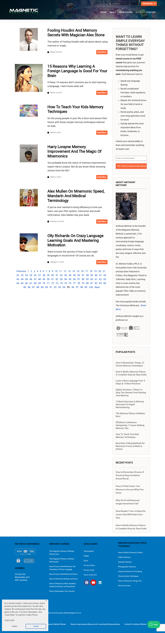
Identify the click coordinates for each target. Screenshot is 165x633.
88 (37, 287)
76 (70, 283)
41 (100, 275)
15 (78, 271)
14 (73, 271)
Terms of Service (90, 575)
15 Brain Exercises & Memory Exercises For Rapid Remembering (130, 404)
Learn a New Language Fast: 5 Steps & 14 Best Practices (130, 382)
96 (73, 287)
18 (91, 271)
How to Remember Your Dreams (62, 591)
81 (91, 283)
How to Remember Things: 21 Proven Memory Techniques (130, 364)
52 (57, 279)
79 (83, 283)
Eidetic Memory (124, 557)
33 (65, 275)
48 (39, 279)
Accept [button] (35, 626)
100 (91, 287)
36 (78, 275)
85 (24, 287)
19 (95, 271)
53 (61, 279)
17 (86, 271)
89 (42, 287)
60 (91, 279)
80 (87, 283)
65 (22, 283)
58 (83, 279)
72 (52, 283)
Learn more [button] (9, 620)
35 (74, 275)
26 (35, 275)
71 (48, 283)
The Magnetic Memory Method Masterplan (61, 560)
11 (60, 271)
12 (65, 271)
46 (30, 279)
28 (44, 275)
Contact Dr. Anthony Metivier (135, 624)
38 (87, 275)
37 (83, 275)
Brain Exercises (124, 585)
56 (74, 279)
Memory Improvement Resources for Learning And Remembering (95, 624)
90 (46, 287)
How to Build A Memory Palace (130, 552)
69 (39, 283)
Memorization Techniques (128, 576)
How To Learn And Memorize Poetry (63, 574)
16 (82, 271)
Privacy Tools (89, 570)
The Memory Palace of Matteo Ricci (130, 415)
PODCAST (151, 12)
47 (35, 279)
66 (26, 283)
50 (48, 279)
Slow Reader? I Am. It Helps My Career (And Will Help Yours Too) (131, 514)
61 (96, 279)
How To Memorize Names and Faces (63, 579)
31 (57, 275)
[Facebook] (87, 582)
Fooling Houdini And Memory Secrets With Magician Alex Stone (76, 32)
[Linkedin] (100, 582)
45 (26, 279)
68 (35, 283)
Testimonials (89, 551)
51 (52, 279)
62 (100, 279)
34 (70, 275)
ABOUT (113, 12)
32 (61, 275)
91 (51, 287)
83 (100, 283)
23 (22, 275)
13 (69, 271)
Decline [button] (14, 626)
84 (104, 283)
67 (30, 283)
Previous (21, 271)
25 (30, 275)
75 (65, 283)
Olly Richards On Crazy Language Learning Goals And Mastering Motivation (75, 240)
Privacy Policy (89, 565)
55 (70, 279)
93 (59, 287)
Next (97, 287)
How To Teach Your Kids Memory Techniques (127, 435)
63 (104, 279)
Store (86, 560)
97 (77, 287)
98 (81, 287)
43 (17, 279)
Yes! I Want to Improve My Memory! (132, 166)
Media (86, 556)
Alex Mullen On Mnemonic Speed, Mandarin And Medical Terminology (75, 196)
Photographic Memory (127, 567)
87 (33, 287)
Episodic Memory (125, 562)
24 (26, 275)
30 (52, 275)
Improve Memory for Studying (130, 571)
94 (64, 287)
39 (91, 275)
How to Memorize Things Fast (130, 581)
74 (61, 283)
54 (65, 279)
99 (86, 287)
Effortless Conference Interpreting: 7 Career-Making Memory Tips (130, 425)
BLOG (138, 12)
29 (48, 275)
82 (96, 283)
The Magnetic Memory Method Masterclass (61, 552)
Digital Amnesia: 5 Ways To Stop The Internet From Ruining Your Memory (131, 392)
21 (104, 271)
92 (55, 287)
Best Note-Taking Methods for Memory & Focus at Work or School (130, 446)
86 (29, 287)
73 (57, 283)
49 (44, 279)
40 (96, 275)
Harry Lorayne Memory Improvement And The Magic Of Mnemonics (74, 151)
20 (99, 271)
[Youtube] (93, 582)
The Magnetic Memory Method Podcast (51, 624)
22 (17, 275)
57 (78, 279)
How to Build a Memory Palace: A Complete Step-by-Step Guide (131, 373)
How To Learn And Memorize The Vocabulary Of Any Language (62, 567)
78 (78, 283)
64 (17, 283)
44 (22, 279)
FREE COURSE (126, 12)
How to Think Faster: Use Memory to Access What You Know (130, 489)
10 (56, 271)
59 (87, 279)
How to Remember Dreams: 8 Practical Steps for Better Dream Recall (130, 475)
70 (44, 283)
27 (39, 275)
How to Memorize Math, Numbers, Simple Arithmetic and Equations (62, 584)
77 (74, 283)
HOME (104, 12)
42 (104, 275)
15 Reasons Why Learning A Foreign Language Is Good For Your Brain (77, 71)
